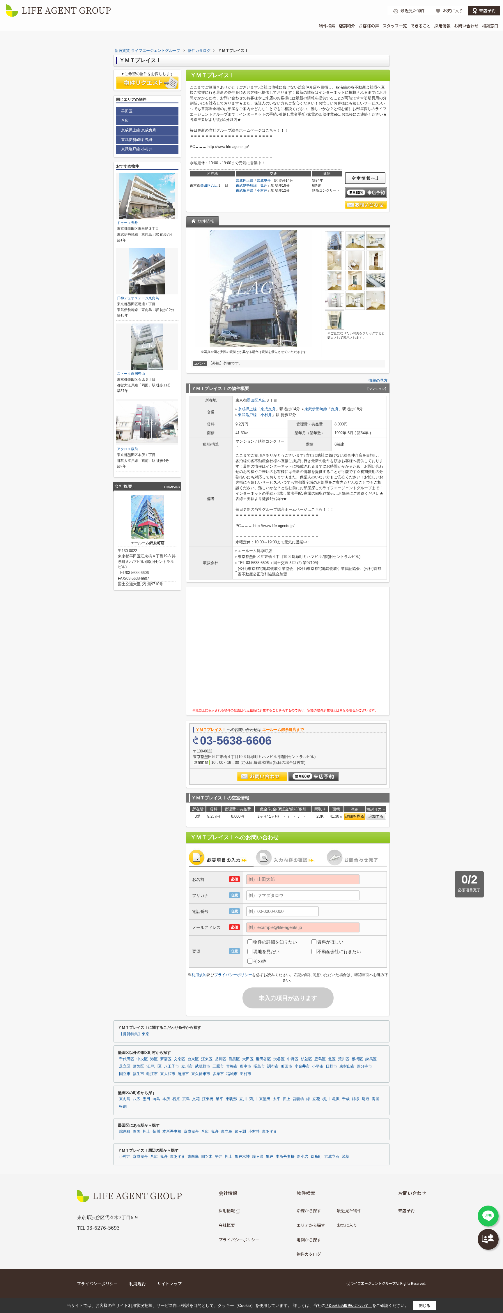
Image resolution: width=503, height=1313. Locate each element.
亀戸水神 (242, 1157)
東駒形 (231, 1099)
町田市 (286, 1066)
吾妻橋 (298, 1099)
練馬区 (371, 1059)
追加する (375, 816)
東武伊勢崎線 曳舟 (137, 139)
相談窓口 (490, 26)
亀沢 (336, 1099)
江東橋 (207, 1099)
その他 (259, 961)
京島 (186, 1099)
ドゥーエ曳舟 (127, 223)
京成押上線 (244, 181)
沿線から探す (309, 1210)
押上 (286, 1099)
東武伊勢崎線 (246, 185)
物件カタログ (309, 1254)
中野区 (292, 1059)
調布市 (273, 1066)
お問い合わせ (466, 26)
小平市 (317, 1066)
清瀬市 (183, 1074)
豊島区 (320, 1059)
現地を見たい (266, 951)
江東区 (206, 1059)
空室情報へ (364, 178)
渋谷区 (279, 1059)
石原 (176, 1099)
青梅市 (232, 1066)
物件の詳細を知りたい (275, 941)
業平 (219, 1099)
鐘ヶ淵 (240, 1132)
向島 (156, 1099)
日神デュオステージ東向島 (138, 298)
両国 (375, 1099)
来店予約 (406, 1210)
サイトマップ (169, 1284)
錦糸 (355, 1099)
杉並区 (306, 1059)
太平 (276, 1099)
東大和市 (167, 1074)
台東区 (193, 1059)
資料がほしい (330, 941)
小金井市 (302, 1066)
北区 (332, 1059)
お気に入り (347, 1225)
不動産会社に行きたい (339, 951)
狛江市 (152, 1074)
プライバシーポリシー (233, 975)
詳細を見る (354, 816)
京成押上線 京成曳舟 (138, 130)
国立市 (124, 1074)
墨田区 (205, 185)
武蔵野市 (202, 1066)
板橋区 (357, 1059)
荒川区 (343, 1059)
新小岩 (302, 1157)
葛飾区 (138, 1066)
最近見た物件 (349, 1210)
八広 (214, 185)
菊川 (253, 1099)
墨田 (146, 1099)
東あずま (269, 1132)
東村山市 (347, 1066)
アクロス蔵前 (127, 449)
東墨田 (264, 1099)
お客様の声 (369, 26)
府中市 (245, 1066)
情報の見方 (378, 380)
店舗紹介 (347, 26)
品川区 (220, 1059)
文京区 (179, 1059)
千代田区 (126, 1059)
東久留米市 (200, 1074)
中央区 (142, 1059)
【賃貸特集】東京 (134, 1034)
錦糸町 (124, 1132)
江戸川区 (154, 1066)
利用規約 (199, 975)
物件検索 (327, 26)
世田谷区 (263, 1059)
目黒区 (234, 1059)
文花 (196, 1099)
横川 (326, 1099)
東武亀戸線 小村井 (137, 149)
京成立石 (331, 1157)
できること (420, 26)
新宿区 (165, 1059)
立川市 (187, 1066)
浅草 (345, 1157)
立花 (316, 1099)
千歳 (346, 1099)
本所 (166, 1099)
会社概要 (227, 1225)
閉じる (424, 1305)
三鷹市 (218, 1066)
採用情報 (442, 26)
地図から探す (309, 1240)
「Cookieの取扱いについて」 (348, 1306)
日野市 (331, 1066)
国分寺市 (364, 1066)
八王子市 (171, 1066)
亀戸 (269, 1157)
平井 (218, 1157)
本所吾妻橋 (171, 1132)
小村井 (262, 190)
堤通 (365, 1099)
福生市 (138, 1074)
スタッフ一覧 (394, 26)
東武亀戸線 (244, 190)
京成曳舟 (264, 181)
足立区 (124, 1066)
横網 (123, 1107)
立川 (243, 1099)
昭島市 (259, 1066)
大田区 (248, 1059)
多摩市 (218, 1074)
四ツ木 (206, 1157)
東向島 (124, 1099)
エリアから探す (311, 1225)
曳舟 (263, 185)
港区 (154, 1059)
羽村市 (245, 1074)
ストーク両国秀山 (131, 374)
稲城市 (232, 1074)
